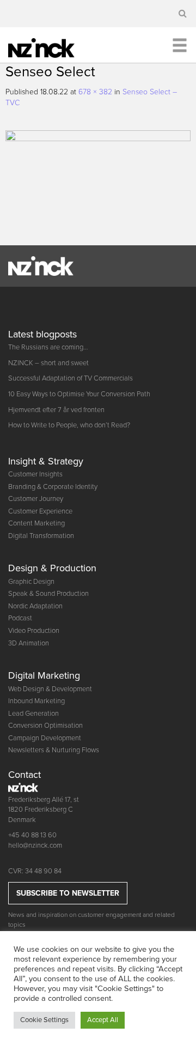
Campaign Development (44, 738)
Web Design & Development (50, 689)
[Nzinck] (48, 46)
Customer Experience (40, 511)
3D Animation (28, 643)
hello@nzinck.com (35, 845)
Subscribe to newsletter (67, 893)
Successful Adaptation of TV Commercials (70, 378)
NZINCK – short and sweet (48, 363)
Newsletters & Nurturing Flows (53, 750)
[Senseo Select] (98, 182)
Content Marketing (36, 523)
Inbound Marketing (36, 701)
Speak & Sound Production (48, 593)
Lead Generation (33, 713)
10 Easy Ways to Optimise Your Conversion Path (79, 394)
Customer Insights (35, 474)
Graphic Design (31, 581)
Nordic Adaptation (35, 606)
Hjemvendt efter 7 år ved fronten (56, 410)
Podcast (20, 618)
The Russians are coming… (48, 347)
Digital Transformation (41, 535)
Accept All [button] (102, 1020)
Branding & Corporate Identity (52, 486)
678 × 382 (95, 91)
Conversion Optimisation (45, 725)
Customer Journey (35, 498)
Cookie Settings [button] (44, 1020)
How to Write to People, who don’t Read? (69, 425)
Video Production (33, 630)
